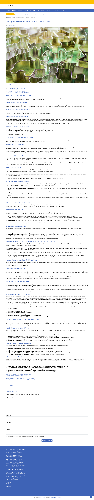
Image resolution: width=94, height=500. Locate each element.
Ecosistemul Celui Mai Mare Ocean (16, 90)
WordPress (42, 497)
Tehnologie (9, 2)
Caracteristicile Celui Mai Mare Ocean (16, 88)
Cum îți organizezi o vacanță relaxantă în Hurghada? (35, 14)
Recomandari (34, 0)
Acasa (8, 0)
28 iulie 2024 (9, 25)
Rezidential (8, 486)
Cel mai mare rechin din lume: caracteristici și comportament (20, 378)
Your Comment (9, 397)
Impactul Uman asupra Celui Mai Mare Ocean (18, 91)
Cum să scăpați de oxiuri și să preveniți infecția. (16, 375)
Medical (21, 0)
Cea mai (40, 0)
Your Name (8, 415)
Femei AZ (8, 485)
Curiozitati (28, 0)
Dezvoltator (8, 487)
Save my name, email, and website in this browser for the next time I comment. (25, 436)
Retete (17, 0)
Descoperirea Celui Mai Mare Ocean (16, 87)
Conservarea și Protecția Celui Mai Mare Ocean (18, 92)
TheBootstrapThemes (56, 497)
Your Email (8, 422)
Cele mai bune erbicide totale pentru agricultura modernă (19, 374)
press (11, 385)
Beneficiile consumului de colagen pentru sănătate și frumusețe (20, 379)
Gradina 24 (8, 482)
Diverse (12, 0)
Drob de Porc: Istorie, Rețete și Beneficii (15, 377)
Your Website (9, 429)
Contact (14, 2)
